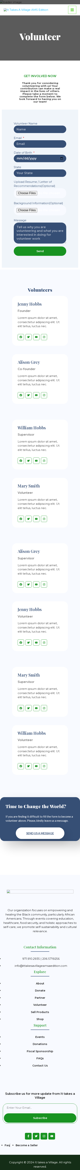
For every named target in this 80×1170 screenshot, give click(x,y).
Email (18, 138)
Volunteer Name (25, 123)
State (17, 167)
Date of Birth (23, 152)
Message (20, 220)
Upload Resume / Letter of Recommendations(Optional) (34, 184)
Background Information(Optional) (38, 203)
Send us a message (40, 833)
